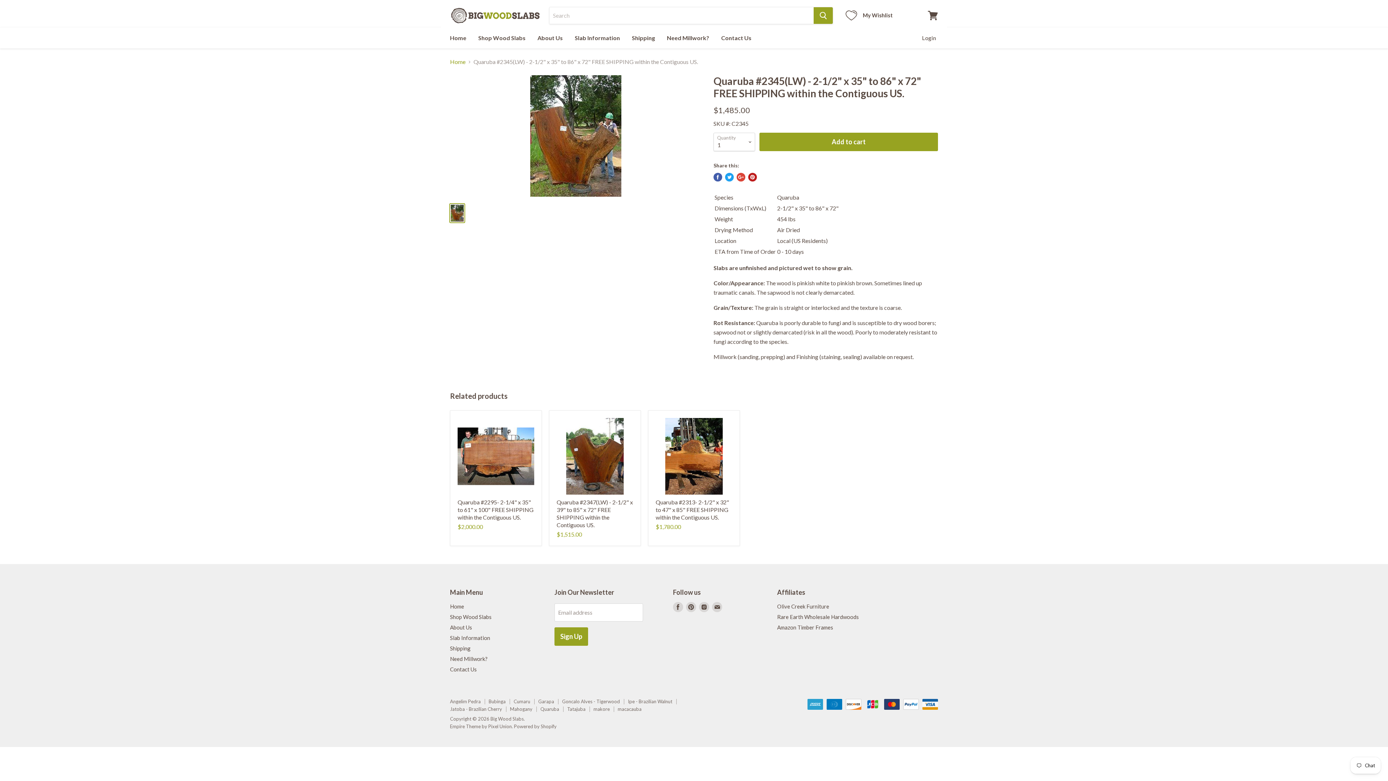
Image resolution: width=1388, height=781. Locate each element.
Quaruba (549, 709)
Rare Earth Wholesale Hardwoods (818, 617)
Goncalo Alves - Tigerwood (591, 701)
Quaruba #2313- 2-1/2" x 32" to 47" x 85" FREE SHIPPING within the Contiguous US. (692, 510)
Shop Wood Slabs (502, 37)
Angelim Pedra (465, 701)
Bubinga (497, 701)
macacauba (630, 709)
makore (602, 709)
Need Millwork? (688, 37)
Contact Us (736, 37)
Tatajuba (576, 709)
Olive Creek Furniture (803, 606)
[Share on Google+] (741, 177)
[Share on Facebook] (718, 177)
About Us (550, 37)
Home (458, 37)
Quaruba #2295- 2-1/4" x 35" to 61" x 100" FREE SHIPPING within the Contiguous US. (496, 510)
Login (929, 38)
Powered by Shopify (535, 726)
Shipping (643, 37)
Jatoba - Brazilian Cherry (476, 709)
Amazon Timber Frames (805, 627)
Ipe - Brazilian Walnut (650, 701)
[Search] (823, 15)
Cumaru (522, 701)
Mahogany (521, 709)
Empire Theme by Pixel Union (481, 726)
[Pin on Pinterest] (752, 177)
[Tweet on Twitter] (729, 177)
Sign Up (571, 636)
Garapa (546, 701)
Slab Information (597, 37)
